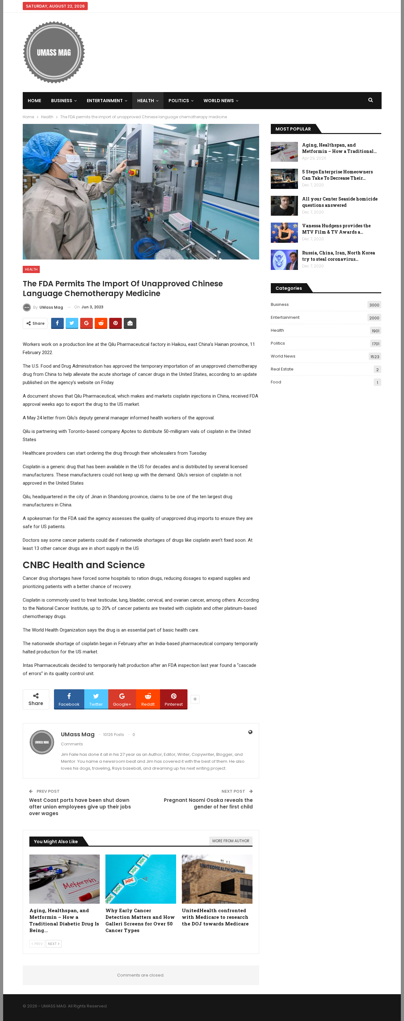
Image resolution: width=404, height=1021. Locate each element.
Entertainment (105, 100)
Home (34, 100)
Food (276, 382)
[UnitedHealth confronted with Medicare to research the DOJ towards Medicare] (217, 879)
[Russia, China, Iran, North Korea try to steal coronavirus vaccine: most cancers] (284, 260)
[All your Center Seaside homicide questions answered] (284, 206)
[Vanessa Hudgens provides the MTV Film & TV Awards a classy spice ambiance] (284, 233)
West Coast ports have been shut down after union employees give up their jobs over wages (80, 807)
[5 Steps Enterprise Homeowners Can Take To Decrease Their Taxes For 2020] (284, 179)
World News (219, 100)
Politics (179, 100)
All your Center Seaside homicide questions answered (339, 202)
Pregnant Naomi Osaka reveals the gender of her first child (208, 803)
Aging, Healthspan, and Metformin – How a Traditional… (339, 148)
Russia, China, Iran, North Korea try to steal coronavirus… (338, 256)
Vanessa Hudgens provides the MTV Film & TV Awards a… (336, 229)
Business (61, 100)
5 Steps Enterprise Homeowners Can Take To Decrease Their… (337, 175)
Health (145, 100)
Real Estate (282, 369)
